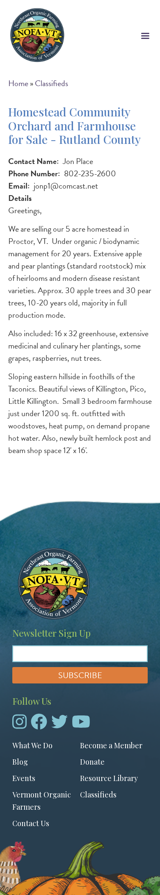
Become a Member (111, 745)
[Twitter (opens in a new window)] (59, 725)
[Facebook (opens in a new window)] (39, 725)
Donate (92, 762)
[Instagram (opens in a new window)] (19, 725)
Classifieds (51, 83)
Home (18, 83)
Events (23, 778)
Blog (20, 762)
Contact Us (30, 823)
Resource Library (109, 778)
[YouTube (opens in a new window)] (81, 725)
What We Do (32, 745)
